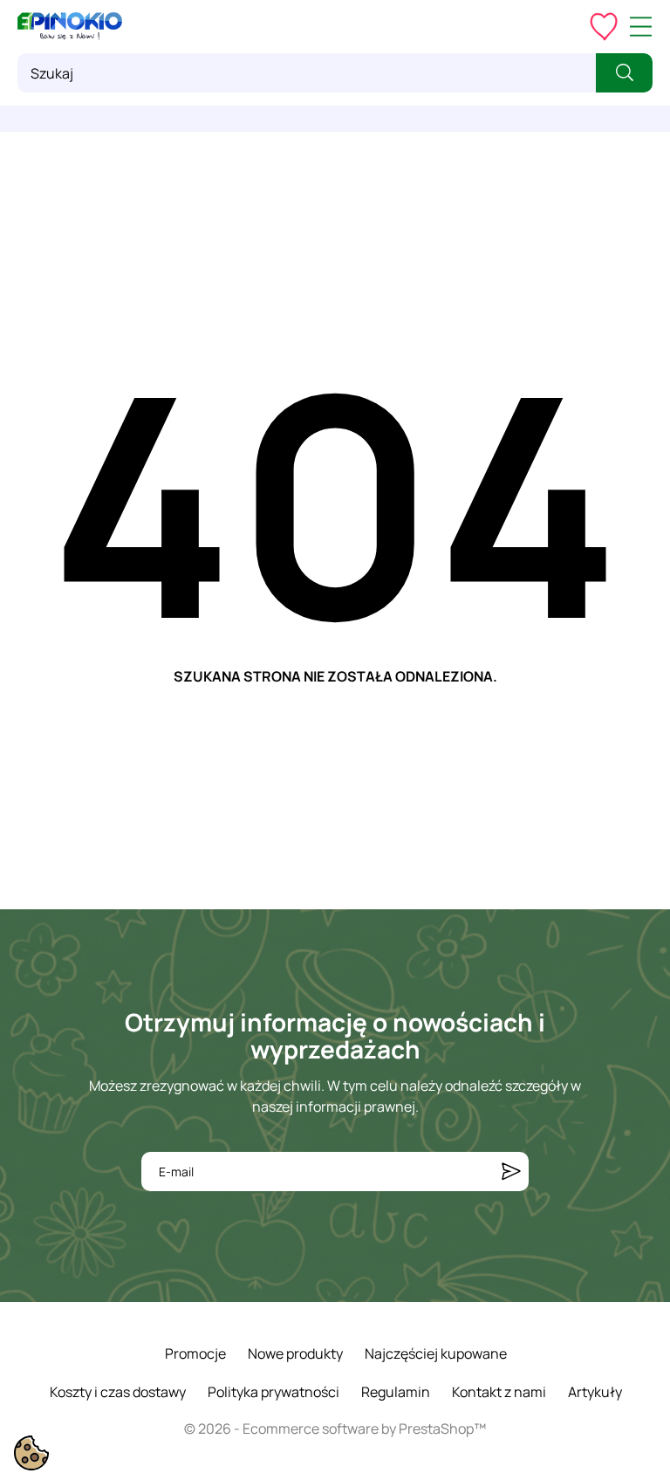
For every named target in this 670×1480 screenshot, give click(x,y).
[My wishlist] (604, 26)
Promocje (195, 1353)
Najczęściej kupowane (436, 1353)
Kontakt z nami (499, 1391)
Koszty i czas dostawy (118, 1391)
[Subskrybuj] (511, 1172)
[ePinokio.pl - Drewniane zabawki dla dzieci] (69, 26)
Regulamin (395, 1391)
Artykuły (595, 1391)
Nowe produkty (295, 1353)
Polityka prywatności (273, 1391)
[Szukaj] (624, 72)
